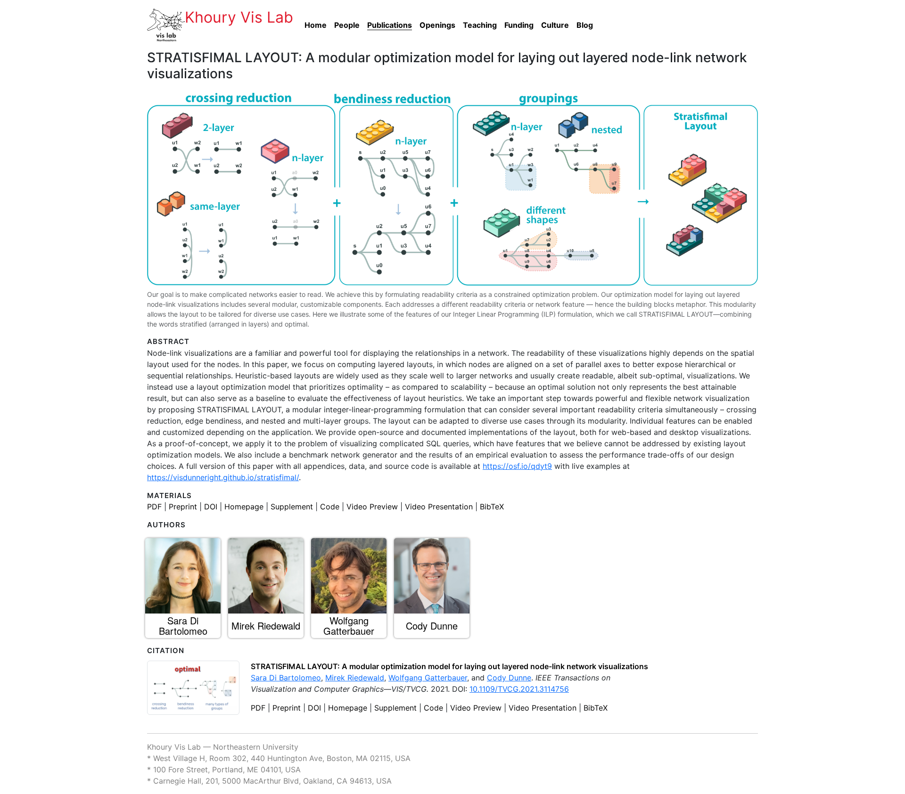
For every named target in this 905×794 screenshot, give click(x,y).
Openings (437, 25)
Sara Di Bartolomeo (286, 677)
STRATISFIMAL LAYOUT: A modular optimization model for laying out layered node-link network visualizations (449, 666)
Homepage (243, 506)
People (347, 25)
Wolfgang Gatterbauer (427, 677)
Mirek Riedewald (354, 677)
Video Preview (372, 506)
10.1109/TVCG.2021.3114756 (519, 689)
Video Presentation (439, 506)
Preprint (183, 506)
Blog (584, 25)
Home (315, 25)
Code (329, 506)
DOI (210, 506)
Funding (519, 25)
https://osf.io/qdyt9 (517, 466)
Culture (555, 25)
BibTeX (492, 506)
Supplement (292, 506)
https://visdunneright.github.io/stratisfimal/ (223, 477)
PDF (154, 506)
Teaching (480, 25)
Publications (389, 25)
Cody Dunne (509, 677)
